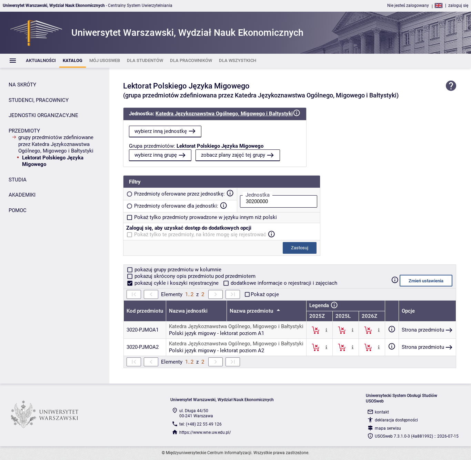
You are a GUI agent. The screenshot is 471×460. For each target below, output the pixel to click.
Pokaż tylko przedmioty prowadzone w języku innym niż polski (205, 217)
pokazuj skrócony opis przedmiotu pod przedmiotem (194, 276)
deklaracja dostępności (396, 420)
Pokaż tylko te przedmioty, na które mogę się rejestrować (200, 234)
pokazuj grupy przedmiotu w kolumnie (177, 269)
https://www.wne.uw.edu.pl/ (205, 432)
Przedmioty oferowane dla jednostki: (176, 206)
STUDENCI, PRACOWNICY (39, 100)
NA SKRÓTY (22, 85)
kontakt (382, 412)
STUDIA (18, 180)
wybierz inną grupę (155, 155)
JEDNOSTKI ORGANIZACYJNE (43, 115)
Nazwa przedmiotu (252, 311)
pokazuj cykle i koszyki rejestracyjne (176, 283)
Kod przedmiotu (145, 311)
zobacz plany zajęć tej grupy (233, 155)
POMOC (18, 210)
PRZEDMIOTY (24, 131)
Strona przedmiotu (423, 330)
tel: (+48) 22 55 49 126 (200, 424)
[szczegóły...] (326, 330)
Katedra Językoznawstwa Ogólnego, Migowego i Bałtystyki (224, 114)
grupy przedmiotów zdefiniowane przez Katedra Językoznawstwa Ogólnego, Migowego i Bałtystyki (55, 144)
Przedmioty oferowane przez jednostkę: (179, 194)
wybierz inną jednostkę (160, 131)
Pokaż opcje (265, 294)
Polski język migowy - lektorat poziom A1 (216, 333)
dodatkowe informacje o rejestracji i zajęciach (283, 283)
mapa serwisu (388, 428)
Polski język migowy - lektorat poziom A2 (216, 350)
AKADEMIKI (22, 195)
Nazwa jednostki (188, 311)
